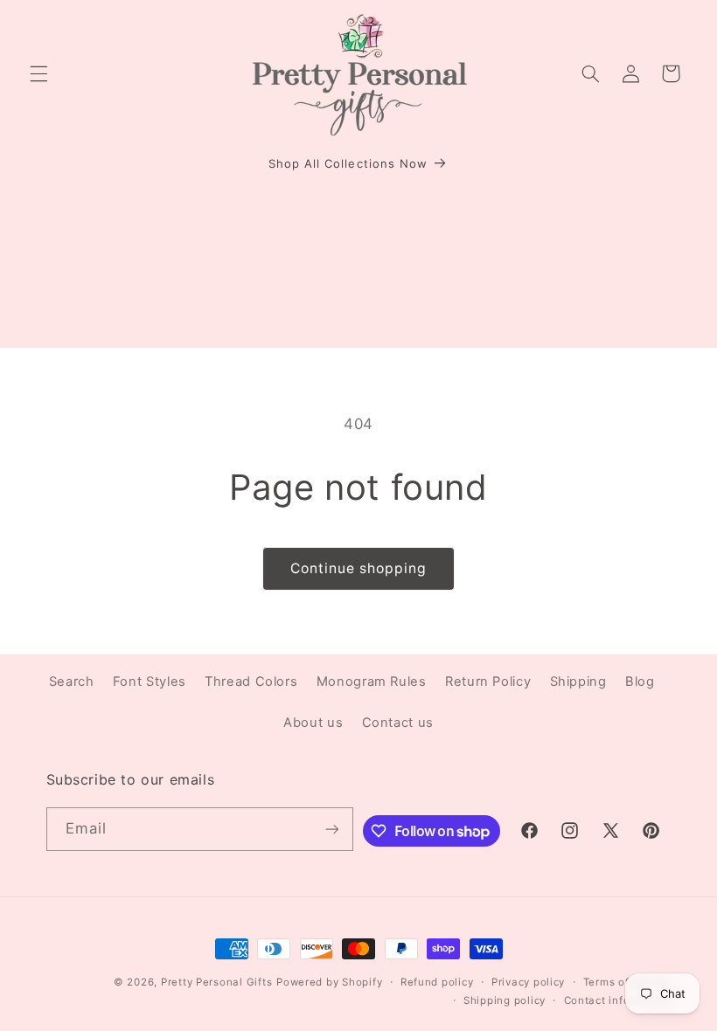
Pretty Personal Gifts (216, 982)
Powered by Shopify (329, 982)
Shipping (578, 681)
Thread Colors (251, 681)
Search (71, 681)
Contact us (398, 722)
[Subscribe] (332, 828)
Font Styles (149, 681)
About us (313, 722)
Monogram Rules (372, 681)
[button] (38, 73)
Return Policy (488, 681)
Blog (640, 681)
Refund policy (437, 982)
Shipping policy (504, 1000)
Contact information (618, 1000)
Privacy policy (528, 982)
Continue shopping (359, 568)
